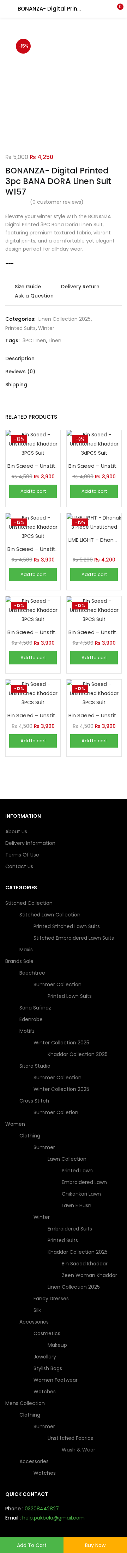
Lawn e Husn (76, 1205)
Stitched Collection (29, 903)
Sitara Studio (35, 1065)
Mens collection (25, 1403)
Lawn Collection (68, 1158)
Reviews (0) (20, 371)
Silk (37, 1310)
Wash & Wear (78, 1449)
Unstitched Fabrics (71, 1438)
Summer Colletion (56, 1112)
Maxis (26, 949)
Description (20, 358)
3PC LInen (34, 340)
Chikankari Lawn (81, 1193)
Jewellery (45, 1356)
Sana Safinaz (35, 1007)
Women (15, 1124)
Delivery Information (30, 843)
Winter (46, 328)
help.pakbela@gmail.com (53, 1517)
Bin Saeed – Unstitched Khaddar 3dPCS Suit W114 (94, 465)
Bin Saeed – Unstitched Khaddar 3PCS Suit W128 (33, 549)
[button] (116, 9)
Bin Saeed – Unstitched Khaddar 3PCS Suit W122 (33, 465)
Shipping (16, 384)
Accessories (34, 1321)
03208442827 (42, 1508)
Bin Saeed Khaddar (85, 1263)
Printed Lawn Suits (70, 996)
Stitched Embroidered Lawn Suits (74, 937)
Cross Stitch (34, 1100)
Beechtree (33, 972)
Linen (55, 340)
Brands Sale (20, 961)
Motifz (27, 1031)
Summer (45, 1147)
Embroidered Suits (70, 1228)
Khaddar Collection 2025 (78, 1054)
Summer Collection (58, 984)
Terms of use (22, 854)
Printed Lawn (77, 1170)
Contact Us (19, 866)
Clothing (30, 1135)
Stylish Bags (48, 1368)
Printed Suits (20, 328)
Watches (45, 1391)
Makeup (57, 1345)
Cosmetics (48, 1333)
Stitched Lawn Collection (50, 914)
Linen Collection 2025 (64, 319)
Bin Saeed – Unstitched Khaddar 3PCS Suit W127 (33, 715)
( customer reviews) (57, 202)
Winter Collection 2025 (62, 1042)
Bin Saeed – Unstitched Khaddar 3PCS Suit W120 (33, 632)
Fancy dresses (51, 1298)
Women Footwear (56, 1379)
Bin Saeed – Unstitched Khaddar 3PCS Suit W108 (94, 632)
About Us (16, 831)
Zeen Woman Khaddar (89, 1275)
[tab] (63, 358)
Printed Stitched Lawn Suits (67, 926)
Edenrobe (31, 1019)
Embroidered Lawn (84, 1182)
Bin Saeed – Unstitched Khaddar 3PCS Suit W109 (94, 715)
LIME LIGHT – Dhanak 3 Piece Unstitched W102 (94, 540)
